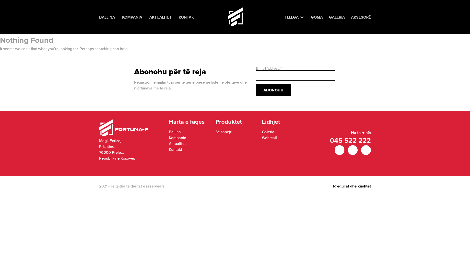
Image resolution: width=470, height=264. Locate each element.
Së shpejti (223, 132)
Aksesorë (361, 17)
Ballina (107, 17)
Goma (317, 17)
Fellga (292, 17)
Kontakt (187, 17)
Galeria (337, 17)
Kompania (132, 17)
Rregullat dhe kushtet (352, 186)
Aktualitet (160, 17)
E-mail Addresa (269, 68)
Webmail (269, 138)
